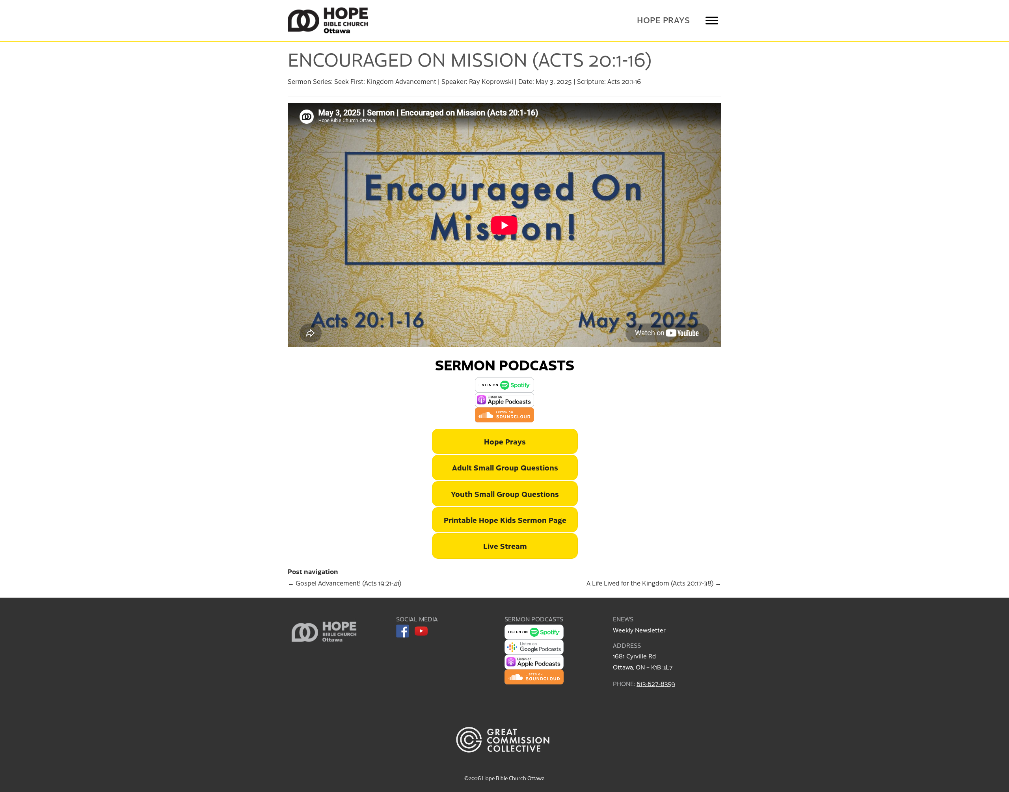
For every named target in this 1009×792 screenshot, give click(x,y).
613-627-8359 (656, 683)
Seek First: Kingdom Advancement (385, 81)
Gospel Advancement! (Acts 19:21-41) (344, 582)
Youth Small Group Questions (505, 493)
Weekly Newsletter (639, 630)
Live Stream (505, 545)
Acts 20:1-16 (624, 81)
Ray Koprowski (491, 81)
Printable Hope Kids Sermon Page (505, 519)
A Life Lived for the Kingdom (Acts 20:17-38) (653, 582)
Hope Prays (663, 20)
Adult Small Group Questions (505, 467)
